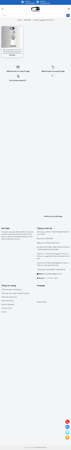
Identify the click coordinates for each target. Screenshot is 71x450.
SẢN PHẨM (27, 20)
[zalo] (67, 427)
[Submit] (68, 15)
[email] (67, 432)
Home (19, 20)
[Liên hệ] (67, 437)
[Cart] (69, 9)
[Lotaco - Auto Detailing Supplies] (35, 9)
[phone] (67, 422)
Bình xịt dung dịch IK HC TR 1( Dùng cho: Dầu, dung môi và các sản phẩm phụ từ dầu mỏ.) (12, 51)
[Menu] (2, 9)
